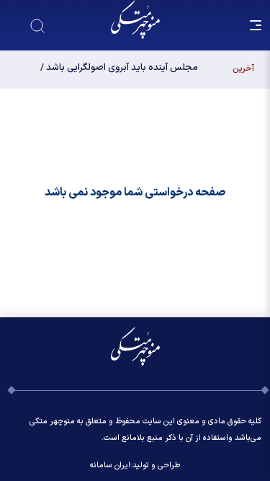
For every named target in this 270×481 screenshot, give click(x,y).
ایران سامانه (110, 465)
